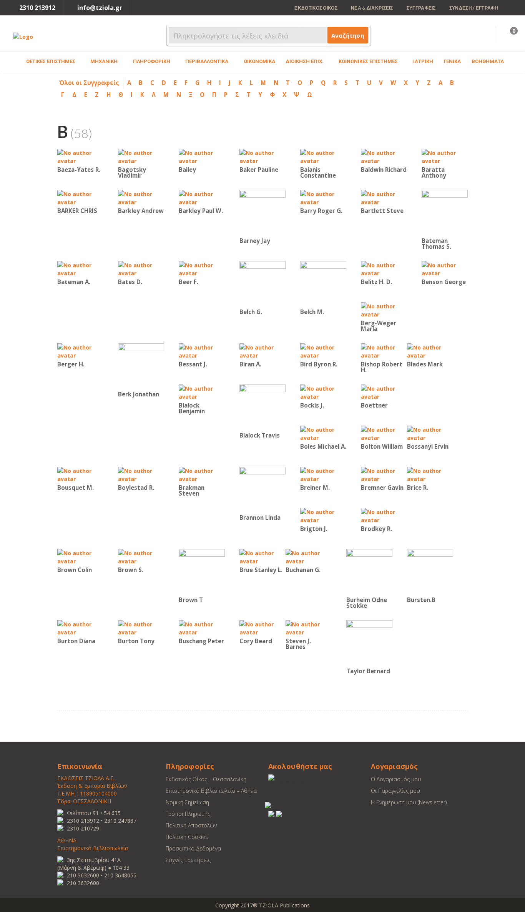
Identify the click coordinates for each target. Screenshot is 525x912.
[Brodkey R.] (384, 515)
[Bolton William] (384, 433)
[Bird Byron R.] (323, 350)
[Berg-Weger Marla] (384, 309)
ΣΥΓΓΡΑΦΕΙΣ (421, 8)
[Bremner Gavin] (384, 474)
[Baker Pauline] (262, 156)
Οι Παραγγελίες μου (395, 790)
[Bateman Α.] (80, 268)
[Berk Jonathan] (141, 365)
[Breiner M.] (323, 474)
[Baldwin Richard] (384, 156)
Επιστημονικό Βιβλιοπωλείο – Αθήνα (211, 790)
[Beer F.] (202, 268)
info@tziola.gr (99, 7)
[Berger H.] (80, 350)
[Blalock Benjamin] (202, 392)
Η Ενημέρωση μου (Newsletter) (409, 802)
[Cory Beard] (262, 627)
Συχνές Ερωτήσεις (188, 860)
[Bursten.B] (430, 571)
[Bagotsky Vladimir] (141, 156)
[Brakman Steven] (202, 474)
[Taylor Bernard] (369, 642)
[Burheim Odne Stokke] (369, 571)
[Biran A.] (262, 350)
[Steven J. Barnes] (309, 627)
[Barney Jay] (262, 212)
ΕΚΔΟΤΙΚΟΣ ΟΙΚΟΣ (315, 8)
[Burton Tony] (141, 627)
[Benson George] (445, 268)
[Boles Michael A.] (323, 433)
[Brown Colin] (80, 556)
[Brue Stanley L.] (262, 556)
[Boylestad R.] (141, 474)
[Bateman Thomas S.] (445, 212)
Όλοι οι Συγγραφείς (89, 83)
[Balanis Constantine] (323, 156)
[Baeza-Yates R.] (80, 156)
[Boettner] (384, 392)
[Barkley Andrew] (141, 197)
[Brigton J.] (323, 515)
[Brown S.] (141, 556)
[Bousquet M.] (80, 474)
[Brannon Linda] (262, 489)
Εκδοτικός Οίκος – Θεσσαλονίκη (206, 779)
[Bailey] (202, 156)
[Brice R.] (430, 474)
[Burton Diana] (80, 627)
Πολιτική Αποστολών (191, 825)
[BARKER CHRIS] (80, 197)
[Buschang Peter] (202, 627)
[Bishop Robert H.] (384, 350)
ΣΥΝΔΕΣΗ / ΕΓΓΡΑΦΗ (473, 8)
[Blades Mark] (430, 350)
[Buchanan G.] (309, 556)
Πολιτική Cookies (187, 836)
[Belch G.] (262, 283)
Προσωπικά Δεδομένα (193, 848)
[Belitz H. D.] (384, 268)
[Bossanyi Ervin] (430, 433)
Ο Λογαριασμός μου (396, 779)
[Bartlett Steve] (384, 197)
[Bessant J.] (202, 350)
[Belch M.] (323, 283)
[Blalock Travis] (262, 407)
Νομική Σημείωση (187, 802)
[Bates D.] (141, 268)
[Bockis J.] (323, 392)
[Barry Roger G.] (323, 197)
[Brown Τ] (202, 571)
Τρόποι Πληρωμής (188, 813)
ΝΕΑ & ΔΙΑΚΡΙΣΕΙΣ (372, 8)
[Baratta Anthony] (445, 156)
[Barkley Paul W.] (202, 197)
